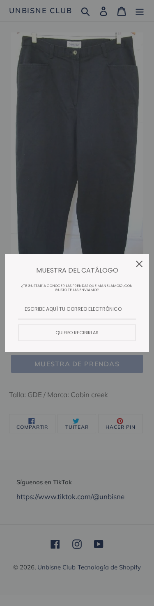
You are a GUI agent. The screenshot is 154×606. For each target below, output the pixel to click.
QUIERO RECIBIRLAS (77, 332)
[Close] (139, 264)
